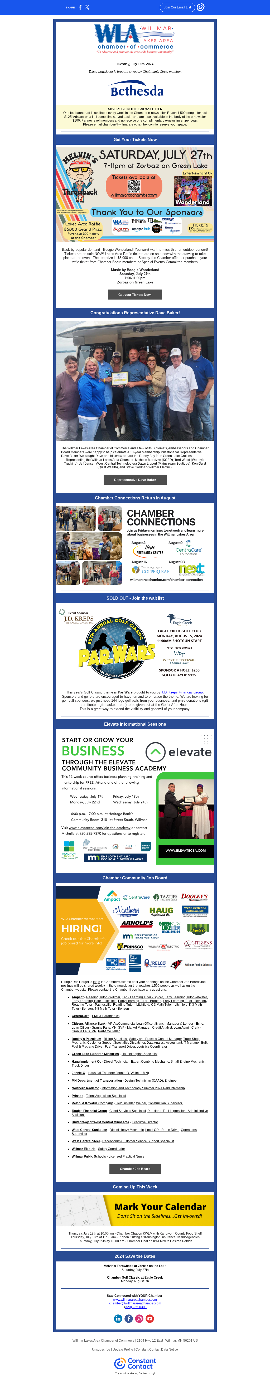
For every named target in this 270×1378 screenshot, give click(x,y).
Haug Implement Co (86, 1061)
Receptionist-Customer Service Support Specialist (138, 1141)
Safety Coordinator (111, 1149)
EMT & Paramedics (105, 1016)
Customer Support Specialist (107, 1042)
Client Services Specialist (127, 1111)
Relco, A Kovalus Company (92, 1103)
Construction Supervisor (165, 1103)
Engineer (171, 1080)
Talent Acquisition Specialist (106, 1096)
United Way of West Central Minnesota (100, 1122)
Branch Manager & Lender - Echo (179, 1023)
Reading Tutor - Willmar (103, 997)
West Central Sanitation (89, 1130)
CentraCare (80, 1016)
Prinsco (77, 1096)
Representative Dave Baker (135, 480)
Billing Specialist (116, 1039)
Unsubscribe (101, 1349)
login (96, 982)
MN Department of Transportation (97, 1080)
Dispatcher (137, 1042)
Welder (141, 1103)
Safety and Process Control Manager (155, 1039)
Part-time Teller (109, 1031)
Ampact (78, 997)
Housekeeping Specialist (139, 1054)
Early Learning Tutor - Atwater (186, 997)
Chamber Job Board (135, 1169)
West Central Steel (86, 1141)
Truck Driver (80, 1065)
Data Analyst (156, 1042)
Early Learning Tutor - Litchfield (94, 1001)
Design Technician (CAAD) (143, 1080)
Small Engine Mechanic (188, 1061)
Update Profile (123, 1349)
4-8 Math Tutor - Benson (111, 1008)
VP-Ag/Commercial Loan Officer (131, 1023)
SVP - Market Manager (134, 1027)
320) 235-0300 (136, 1307)
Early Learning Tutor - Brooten (139, 1001)
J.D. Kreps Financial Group (182, 692)
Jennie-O (78, 1073)
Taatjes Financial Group (89, 1111)
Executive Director (145, 1122)
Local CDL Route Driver (162, 1130)
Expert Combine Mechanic (150, 1061)
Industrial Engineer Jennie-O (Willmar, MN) (118, 1073)
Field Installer (124, 1103)
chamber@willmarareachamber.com (129, 124)
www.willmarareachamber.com (135, 1300)
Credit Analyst (162, 1027)
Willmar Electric (83, 1149)
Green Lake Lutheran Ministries (95, 1054)
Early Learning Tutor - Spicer (142, 997)
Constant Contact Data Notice (157, 1349)
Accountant (174, 1042)
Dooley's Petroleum (86, 1039)
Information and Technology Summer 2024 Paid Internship (143, 1088)
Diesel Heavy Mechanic (127, 1130)
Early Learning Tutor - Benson (184, 1001)
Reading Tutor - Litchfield (131, 1004)
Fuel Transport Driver (120, 1046)
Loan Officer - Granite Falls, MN (94, 1027)
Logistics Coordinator (152, 1046)
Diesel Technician (116, 1061)
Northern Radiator (85, 1088)
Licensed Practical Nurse (126, 1156)
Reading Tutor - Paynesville (92, 1004)
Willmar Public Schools (89, 1156)
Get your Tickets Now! (135, 295)
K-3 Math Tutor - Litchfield (169, 1004)
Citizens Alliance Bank (88, 1023)
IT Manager (192, 1042)
